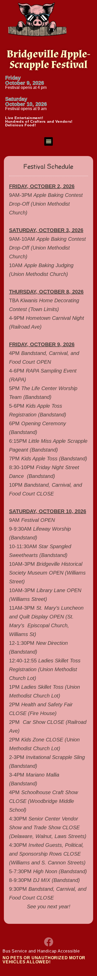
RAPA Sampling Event (51, 371)
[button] (48, 141)
